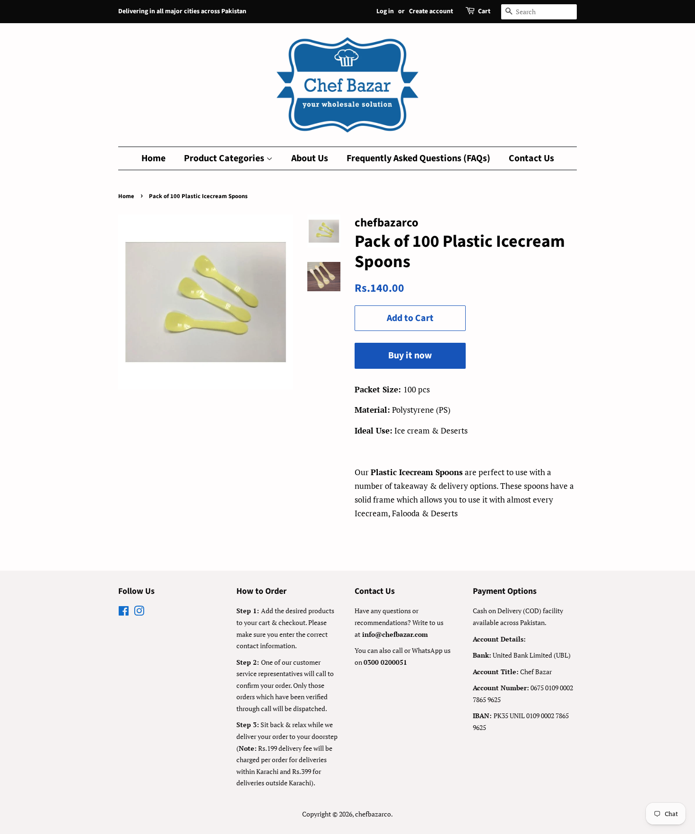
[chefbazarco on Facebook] (123, 612)
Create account (431, 11)
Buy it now (410, 355)
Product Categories (225, 158)
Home (153, 158)
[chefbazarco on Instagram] (139, 612)
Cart (484, 11)
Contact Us (531, 158)
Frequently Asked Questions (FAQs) (418, 158)
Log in (385, 11)
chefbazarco (373, 813)
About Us (309, 158)
